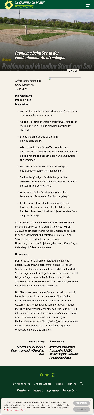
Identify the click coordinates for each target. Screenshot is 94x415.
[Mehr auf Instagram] (52, 376)
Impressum (53, 390)
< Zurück (73, 71)
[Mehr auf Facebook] (41, 376)
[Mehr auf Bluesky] (47, 376)
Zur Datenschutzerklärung (15, 410)
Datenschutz (70, 390)
